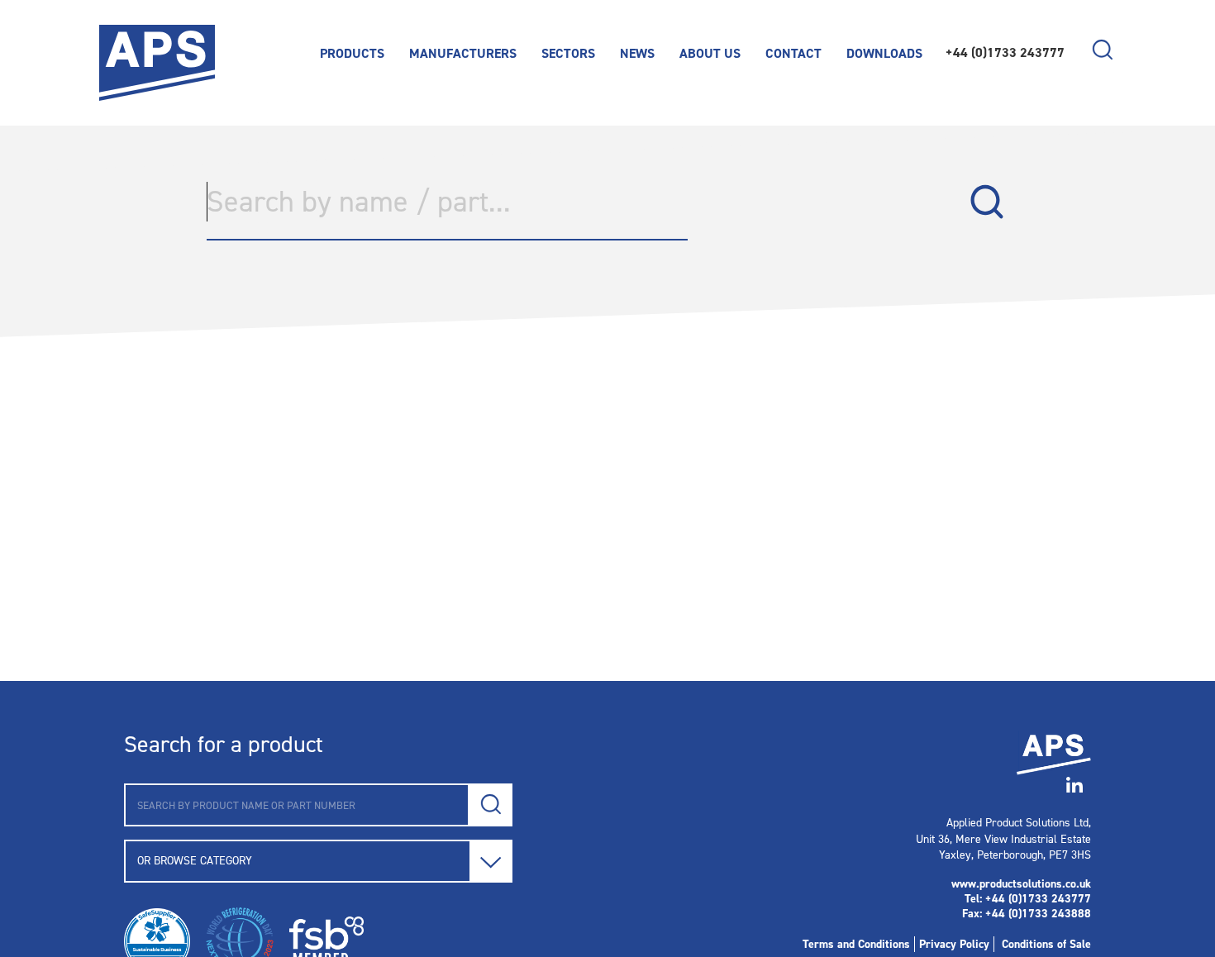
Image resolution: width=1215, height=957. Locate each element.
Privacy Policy (954, 944)
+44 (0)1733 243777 (1005, 52)
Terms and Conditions (856, 944)
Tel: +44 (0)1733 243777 (1028, 899)
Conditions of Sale (1046, 944)
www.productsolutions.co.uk (1021, 884)
